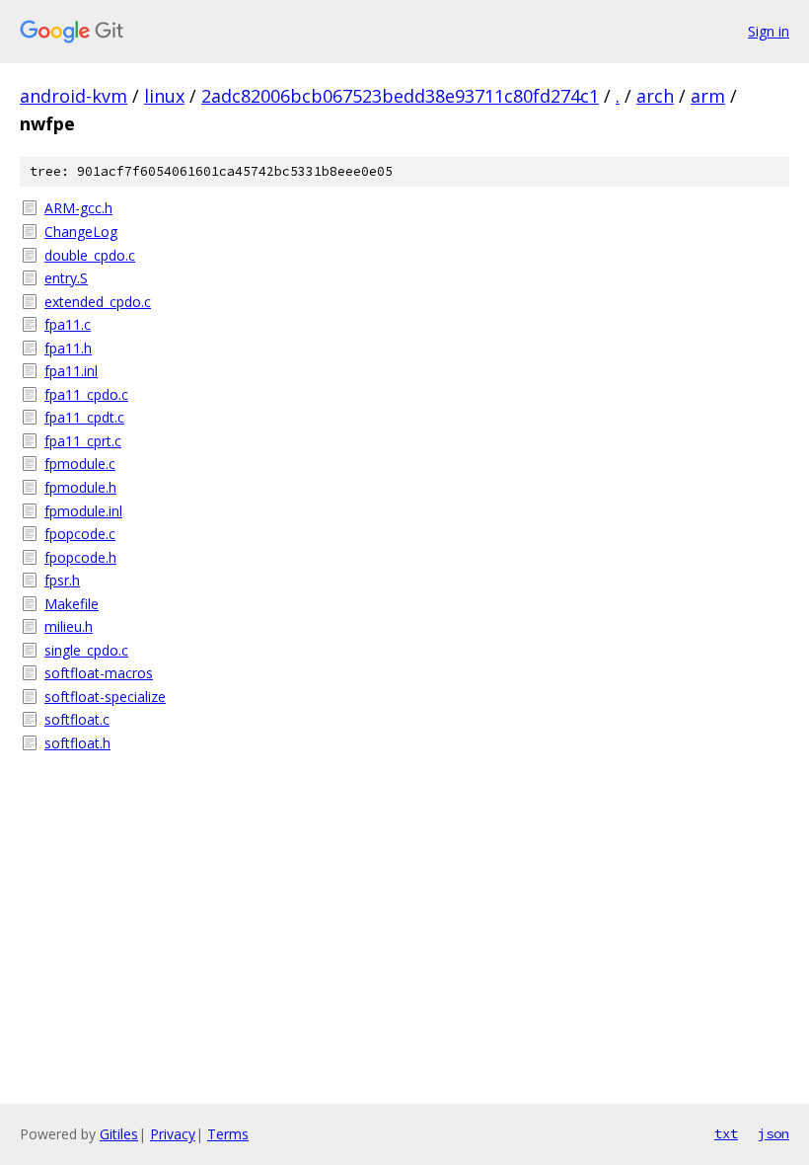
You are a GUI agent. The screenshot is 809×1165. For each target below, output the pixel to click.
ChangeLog (80, 231)
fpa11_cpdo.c (86, 394)
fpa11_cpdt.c (84, 417)
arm (708, 96)
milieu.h (68, 626)
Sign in (768, 31)
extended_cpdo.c (97, 301)
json (773, 1133)
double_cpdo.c (89, 255)
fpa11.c (67, 324)
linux (164, 96)
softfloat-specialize (105, 696)
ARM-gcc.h (78, 207)
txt (726, 1133)
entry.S (66, 278)
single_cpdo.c (86, 650)
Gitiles (119, 1134)
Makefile (71, 603)
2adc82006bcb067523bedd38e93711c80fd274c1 (400, 96)
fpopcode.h (80, 557)
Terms (228, 1134)
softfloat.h (77, 743)
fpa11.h (68, 348)
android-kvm (73, 96)
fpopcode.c (79, 533)
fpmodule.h (80, 487)
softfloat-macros (98, 672)
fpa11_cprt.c (82, 440)
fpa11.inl (71, 370)
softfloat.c (77, 719)
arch (655, 96)
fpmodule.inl (83, 511)
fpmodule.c (79, 463)
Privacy (172, 1134)
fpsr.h (62, 580)
